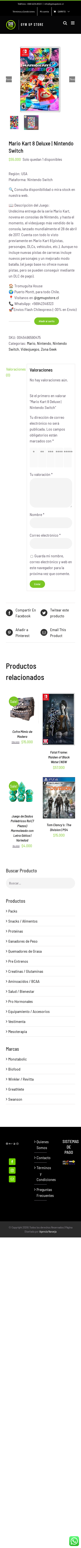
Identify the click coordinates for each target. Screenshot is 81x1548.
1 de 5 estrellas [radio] (35, 457)
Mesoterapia (17, 1031)
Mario (31, 343)
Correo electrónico (45, 535)
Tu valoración (41, 474)
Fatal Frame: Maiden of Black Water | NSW (59, 757)
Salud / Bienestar (21, 991)
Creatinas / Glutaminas (25, 971)
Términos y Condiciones (41, 1173)
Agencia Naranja (47, 1231)
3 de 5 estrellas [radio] (52, 457)
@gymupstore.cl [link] (46, 297)
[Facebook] (12, 1161)
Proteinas (15, 931)
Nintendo (44, 343)
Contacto (41, 1157)
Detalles (23, 712)
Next (72, 79)
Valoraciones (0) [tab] (15, 372)
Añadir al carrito (46, 321)
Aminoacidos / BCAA (24, 981)
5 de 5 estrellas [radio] (69, 457)
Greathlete (16, 1089)
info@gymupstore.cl (54, 3)
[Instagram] (12, 1170)
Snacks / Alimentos (23, 921)
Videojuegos (30, 349)
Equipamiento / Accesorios (29, 1011)
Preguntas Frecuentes (41, 1192)
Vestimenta (16, 1021)
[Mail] (12, 1179)
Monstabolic (17, 1059)
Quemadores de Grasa (25, 951)
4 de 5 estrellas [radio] (60, 457)
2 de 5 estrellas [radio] (43, 457)
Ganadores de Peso (23, 941)
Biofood (14, 1069)
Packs (12, 911)
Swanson (15, 1099)
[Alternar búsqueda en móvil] (65, 23)
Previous (9, 79)
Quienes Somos (41, 1144)
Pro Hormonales (20, 1001)
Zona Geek (49, 349)
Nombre (37, 514)
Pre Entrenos (18, 961)
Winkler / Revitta (21, 1079)
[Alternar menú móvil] (73, 23)
